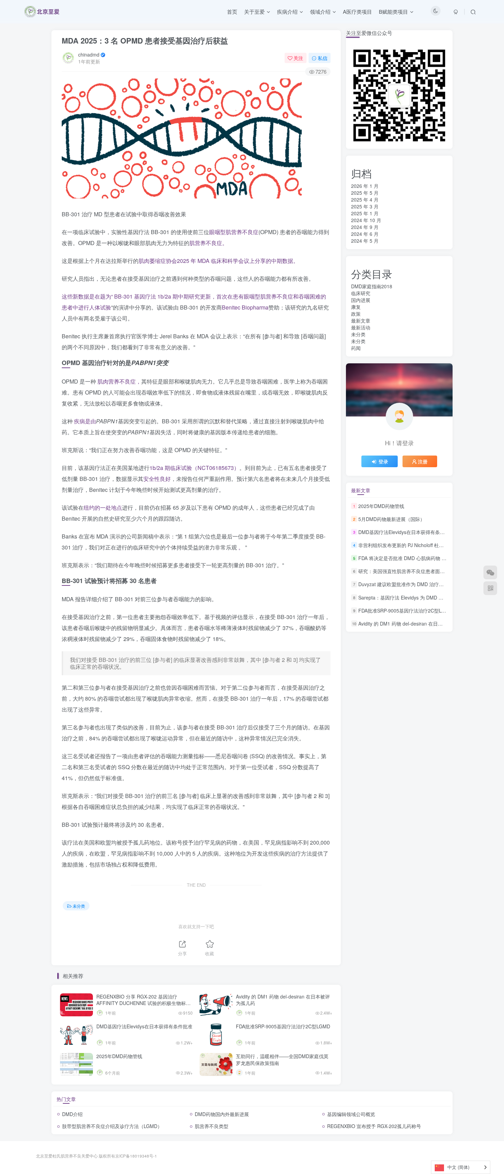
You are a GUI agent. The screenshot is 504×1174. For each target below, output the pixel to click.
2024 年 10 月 (366, 220)
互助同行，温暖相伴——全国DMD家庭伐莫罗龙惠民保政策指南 (282, 1059)
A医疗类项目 (357, 11)
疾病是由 (85, 421)
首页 (232, 11)
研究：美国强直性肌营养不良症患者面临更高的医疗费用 (418, 571)
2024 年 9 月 (365, 226)
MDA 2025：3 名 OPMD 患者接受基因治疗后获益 (145, 40)
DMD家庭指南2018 (371, 286)
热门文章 (66, 1099)
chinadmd (88, 54)
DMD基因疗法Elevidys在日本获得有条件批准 (144, 1026)
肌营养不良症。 (208, 243)
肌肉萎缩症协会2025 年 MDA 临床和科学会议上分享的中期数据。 (219, 261)
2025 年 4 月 (365, 199)
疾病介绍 (287, 11)
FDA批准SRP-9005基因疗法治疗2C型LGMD (283, 1026)
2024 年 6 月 (365, 233)
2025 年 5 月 (365, 192)
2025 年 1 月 (365, 213)
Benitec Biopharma (245, 307)
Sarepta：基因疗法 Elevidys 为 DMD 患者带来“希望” (414, 597)
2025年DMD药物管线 (119, 1056)
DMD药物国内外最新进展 (222, 1114)
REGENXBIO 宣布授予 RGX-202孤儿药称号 (374, 1126)
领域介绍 (320, 11)
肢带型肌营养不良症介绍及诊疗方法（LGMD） (112, 1126)
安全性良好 (157, 479)
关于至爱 (254, 11)
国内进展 (360, 299)
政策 (356, 313)
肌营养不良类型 (211, 1126)
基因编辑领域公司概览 (351, 1114)
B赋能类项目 (393, 11)
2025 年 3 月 (365, 206)
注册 (423, 461)
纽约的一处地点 (103, 507)
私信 (322, 58)
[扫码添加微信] (490, 572)
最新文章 (360, 320)
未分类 (79, 906)
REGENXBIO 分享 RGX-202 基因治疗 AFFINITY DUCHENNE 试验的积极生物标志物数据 (143, 1003)
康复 (356, 306)
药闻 (356, 347)
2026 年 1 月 (365, 185)
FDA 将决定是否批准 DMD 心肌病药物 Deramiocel (412, 558)
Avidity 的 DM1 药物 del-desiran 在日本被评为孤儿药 (283, 1000)
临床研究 (360, 293)
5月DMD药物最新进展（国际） (391, 519)
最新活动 (360, 327)
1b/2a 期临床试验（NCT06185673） (194, 468)
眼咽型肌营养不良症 (234, 232)
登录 (383, 461)
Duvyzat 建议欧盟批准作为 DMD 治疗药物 (403, 584)
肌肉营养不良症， (119, 381)
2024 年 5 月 (365, 240)
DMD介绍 (72, 1114)
